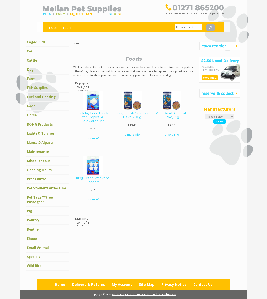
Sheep (32, 238)
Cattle (32, 60)
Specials (33, 257)
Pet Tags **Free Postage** (40, 199)
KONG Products (40, 124)
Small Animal (38, 247)
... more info (92, 138)
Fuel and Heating (41, 97)
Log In (67, 28)
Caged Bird (36, 42)
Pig (29, 211)
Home (53, 28)
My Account (122, 284)
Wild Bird (34, 266)
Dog (30, 69)
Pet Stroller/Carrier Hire (46, 188)
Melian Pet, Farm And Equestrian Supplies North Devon (144, 294)
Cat (30, 51)
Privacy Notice (173, 284)
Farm (31, 78)
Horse (32, 115)
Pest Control (37, 179)
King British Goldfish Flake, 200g (132, 115)
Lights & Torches (40, 133)
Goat (31, 106)
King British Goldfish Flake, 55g (171, 115)
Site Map (146, 284)
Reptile (33, 229)
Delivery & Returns (88, 284)
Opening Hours (39, 170)
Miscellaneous (38, 161)
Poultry (33, 220)
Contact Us (202, 284)
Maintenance (38, 151)
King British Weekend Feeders (93, 180)
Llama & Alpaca (40, 142)
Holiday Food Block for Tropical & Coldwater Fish (93, 117)
